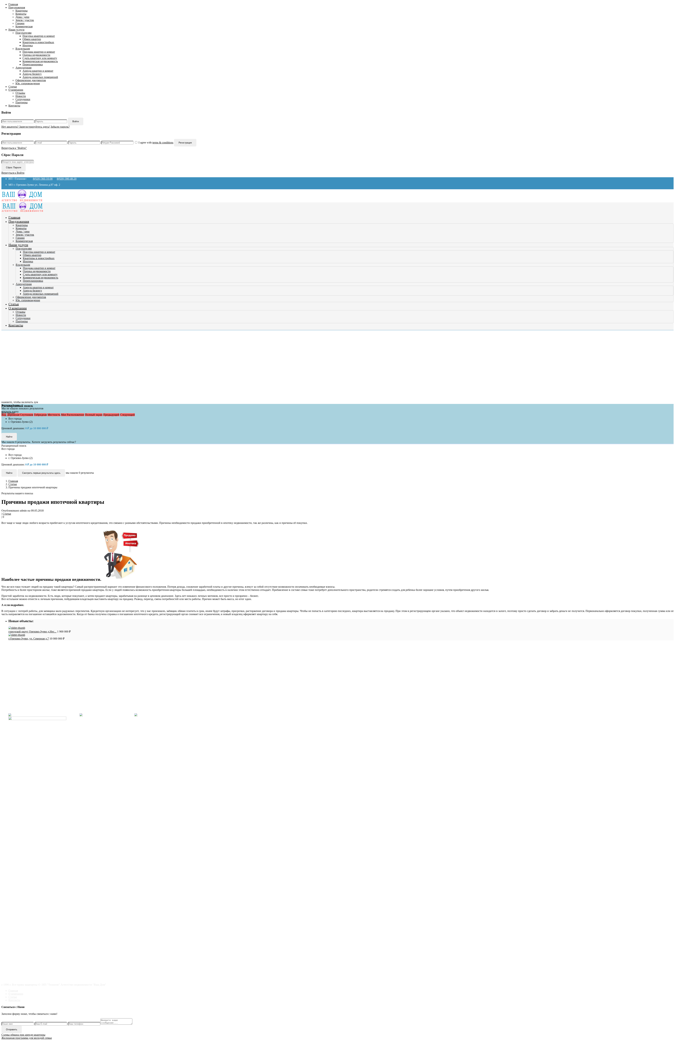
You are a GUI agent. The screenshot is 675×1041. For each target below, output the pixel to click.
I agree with (156, 142)
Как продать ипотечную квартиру (35, 671)
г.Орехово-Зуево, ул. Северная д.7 (28, 638)
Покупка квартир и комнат (38, 35)
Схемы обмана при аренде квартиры (23, 1034)
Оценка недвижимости (36, 54)
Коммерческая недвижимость (40, 61)
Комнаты (20, 13)
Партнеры (21, 102)
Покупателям (23, 32)
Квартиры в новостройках (38, 42)
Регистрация (185, 142)
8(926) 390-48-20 (66, 178)
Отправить (11, 1029)
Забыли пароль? (60, 126)
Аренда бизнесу (32, 73)
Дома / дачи (22, 16)
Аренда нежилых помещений (40, 77)
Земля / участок (24, 20)
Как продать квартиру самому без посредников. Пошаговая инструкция (58, 655)
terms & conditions (162, 142)
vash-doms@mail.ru (19, 702)
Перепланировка (32, 64)
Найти (9, 473)
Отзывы (20, 92)
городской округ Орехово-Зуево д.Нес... (32, 631)
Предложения (16, 7)
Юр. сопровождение (27, 83)
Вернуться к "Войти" (14, 147)
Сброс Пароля (13, 167)
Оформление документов (30, 80)
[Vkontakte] (43, 714)
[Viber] (106, 714)
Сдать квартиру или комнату (39, 58)
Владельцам (22, 48)
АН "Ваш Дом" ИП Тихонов (25, 708)
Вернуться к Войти (12, 172)
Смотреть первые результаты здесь (41, 473)
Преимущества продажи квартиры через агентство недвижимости (55, 661)
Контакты (14, 105)
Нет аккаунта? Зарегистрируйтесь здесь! (25, 126)
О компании (15, 89)
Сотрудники (22, 99)
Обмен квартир (31, 39)
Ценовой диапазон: (13, 428)
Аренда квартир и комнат (37, 70)
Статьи (12, 86)
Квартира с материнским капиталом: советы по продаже (49, 668)
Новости (20, 96)
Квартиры (21, 10)
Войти (75, 121)
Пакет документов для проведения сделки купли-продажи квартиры (56, 658)
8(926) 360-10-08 (43, 178)
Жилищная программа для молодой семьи (26, 1037)
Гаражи (19, 23)
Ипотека (27, 45)
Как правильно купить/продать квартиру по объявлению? (50, 664)
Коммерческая (24, 26)
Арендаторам (23, 67)
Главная (13, 4)
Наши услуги (16, 29)
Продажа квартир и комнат (38, 51)
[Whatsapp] (163, 714)
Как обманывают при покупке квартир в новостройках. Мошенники (56, 652)
